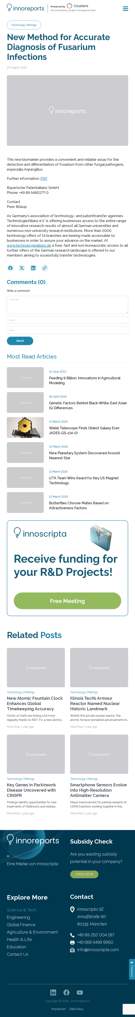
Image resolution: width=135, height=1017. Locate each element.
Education (16, 946)
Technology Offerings (24, 25)
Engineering (18, 917)
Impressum (59, 1009)
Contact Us (17, 954)
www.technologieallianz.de (29, 245)
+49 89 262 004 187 (95, 934)
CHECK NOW (84, 874)
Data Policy (76, 1009)
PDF (43, 178)
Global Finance (21, 924)
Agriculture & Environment (32, 932)
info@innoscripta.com (98, 949)
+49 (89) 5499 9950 (95, 942)
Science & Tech (21, 909)
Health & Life (19, 939)
